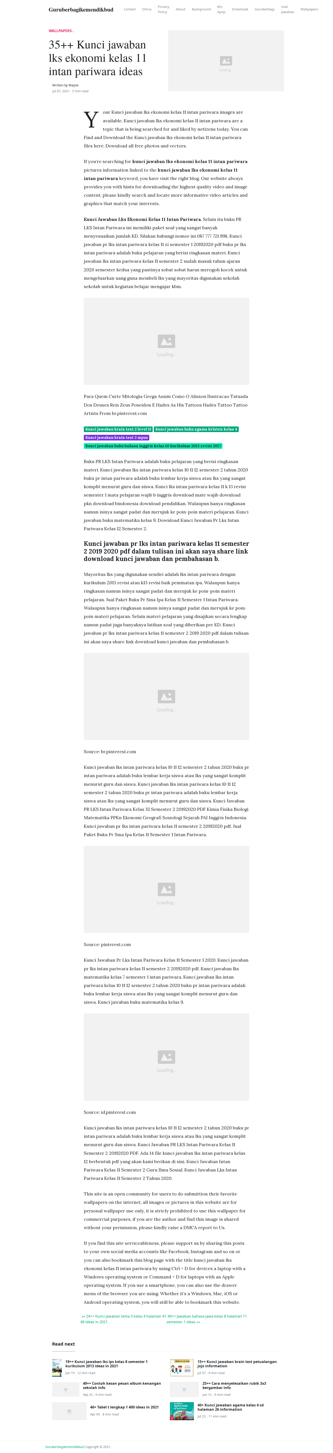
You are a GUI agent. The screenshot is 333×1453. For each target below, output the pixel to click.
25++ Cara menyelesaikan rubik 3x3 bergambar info (234, 1385)
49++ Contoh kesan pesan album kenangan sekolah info (122, 1385)
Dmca (146, 9)
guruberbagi (265, 9)
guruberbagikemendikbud (64, 1447)
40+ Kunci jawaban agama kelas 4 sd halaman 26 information (231, 1407)
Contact (130, 9)
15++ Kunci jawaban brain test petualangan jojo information (237, 1363)
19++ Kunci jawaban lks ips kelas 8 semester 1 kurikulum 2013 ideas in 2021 (106, 1363)
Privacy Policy (163, 9)
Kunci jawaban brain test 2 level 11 (118, 429)
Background (201, 9)
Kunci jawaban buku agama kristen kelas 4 (196, 429)
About (180, 9)
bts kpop (221, 9)
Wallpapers (309, 9)
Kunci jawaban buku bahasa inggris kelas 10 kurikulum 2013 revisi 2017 (153, 445)
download (240, 9)
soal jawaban (287, 9)
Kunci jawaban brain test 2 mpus (116, 437)
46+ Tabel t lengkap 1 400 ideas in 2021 (124, 1407)
